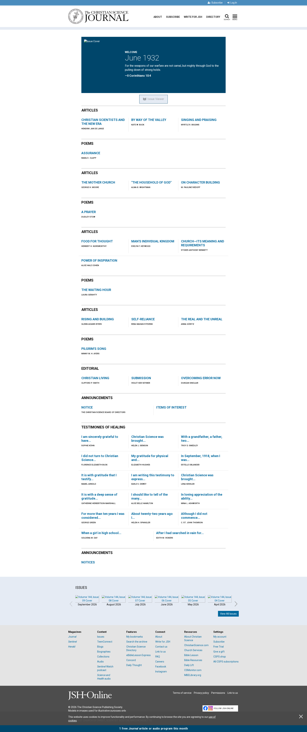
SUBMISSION (141, 378)
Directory (213, 16)
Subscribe (217, 2)
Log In (233, 2)
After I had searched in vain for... (180, 533)
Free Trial (218, 646)
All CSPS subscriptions (226, 661)
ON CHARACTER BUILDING (200, 182)
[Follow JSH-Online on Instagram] (210, 708)
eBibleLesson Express (138, 655)
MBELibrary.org (192, 675)
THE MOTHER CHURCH (98, 182)
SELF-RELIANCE (143, 319)
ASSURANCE (90, 153)
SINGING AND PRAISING (199, 120)
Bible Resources (193, 660)
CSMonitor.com (192, 670)
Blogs (100, 646)
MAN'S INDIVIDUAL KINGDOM (152, 241)
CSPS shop (219, 656)
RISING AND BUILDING (97, 319)
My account (219, 636)
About (158, 16)
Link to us (160, 651)
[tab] (81, 631)
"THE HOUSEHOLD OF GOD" (151, 182)
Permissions (218, 692)
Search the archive (136, 641)
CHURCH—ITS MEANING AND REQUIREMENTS (202, 243)
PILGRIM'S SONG (93, 349)
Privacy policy (201, 692)
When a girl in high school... (101, 533)
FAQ (157, 656)
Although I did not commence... (194, 515)
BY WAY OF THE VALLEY (148, 120)
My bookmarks (134, 636)
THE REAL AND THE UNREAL (201, 319)
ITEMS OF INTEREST (171, 407)
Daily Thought (134, 665)
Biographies (104, 651)
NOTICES (88, 562)
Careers (159, 661)
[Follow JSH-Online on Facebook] (205, 708)
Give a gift (219, 651)
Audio (100, 661)
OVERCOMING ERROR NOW (201, 378)
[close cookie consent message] (301, 716)
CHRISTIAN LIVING (95, 378)
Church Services (193, 650)
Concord (131, 660)
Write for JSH (193, 16)
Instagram (161, 671)
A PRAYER (88, 212)
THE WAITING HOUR (96, 290)
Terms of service (182, 692)
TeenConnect (104, 641)
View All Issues (228, 613)
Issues (100, 636)
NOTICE (87, 407)
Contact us (161, 646)
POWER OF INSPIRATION (99, 260)
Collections (103, 656)
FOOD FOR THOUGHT (97, 241)
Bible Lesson (191, 655)
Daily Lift (189, 665)
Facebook (160, 666)
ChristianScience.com (196, 645)
